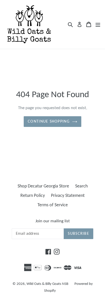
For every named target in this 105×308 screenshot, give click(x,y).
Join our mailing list (52, 221)
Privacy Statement (68, 195)
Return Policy (32, 195)
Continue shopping (49, 122)
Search (81, 186)
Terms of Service (52, 205)
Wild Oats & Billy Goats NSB (47, 284)
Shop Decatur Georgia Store (43, 186)
